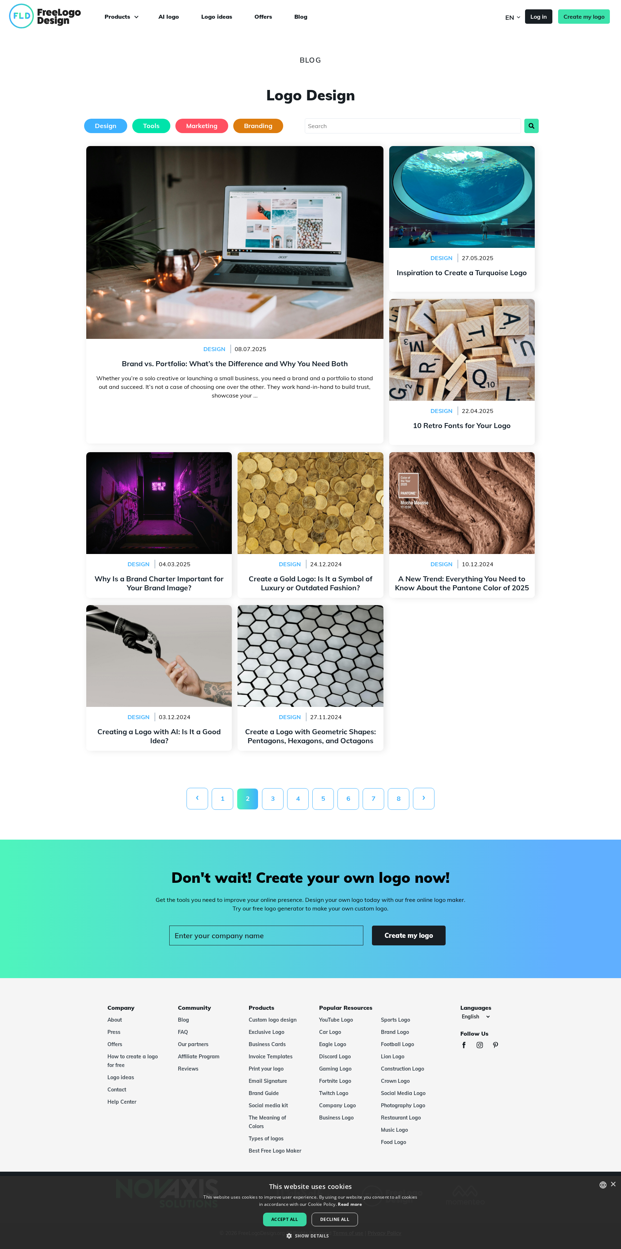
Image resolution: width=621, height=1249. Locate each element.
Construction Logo (402, 1069)
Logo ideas (216, 16)
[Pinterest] (499, 1045)
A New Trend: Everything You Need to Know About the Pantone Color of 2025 (462, 461)
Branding (258, 126)
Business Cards (267, 1044)
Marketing (201, 126)
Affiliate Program (199, 1056)
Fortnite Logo (335, 1081)
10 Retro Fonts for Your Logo (462, 303)
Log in (538, 16)
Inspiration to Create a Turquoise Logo (462, 150)
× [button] (613, 1184)
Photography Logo (403, 1105)
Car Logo (330, 1032)
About (114, 1020)
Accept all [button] (284, 1219)
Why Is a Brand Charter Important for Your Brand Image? (159, 461)
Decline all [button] (334, 1219)
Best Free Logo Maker (275, 1151)
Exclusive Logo (266, 1032)
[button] (310, 1236)
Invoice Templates (271, 1056)
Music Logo (394, 1130)
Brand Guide (264, 1093)
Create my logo (584, 16)
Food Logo (393, 1142)
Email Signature (268, 1081)
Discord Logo (335, 1056)
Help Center (121, 1102)
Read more (350, 1204)
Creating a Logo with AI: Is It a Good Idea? (159, 609)
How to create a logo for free (132, 1060)
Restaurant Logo (401, 1117)
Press (113, 1032)
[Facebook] (467, 1045)
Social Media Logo (403, 1093)
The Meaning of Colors (267, 1122)
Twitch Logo (333, 1093)
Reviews (188, 1069)
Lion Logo (392, 1056)
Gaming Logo (335, 1069)
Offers (263, 16)
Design (105, 126)
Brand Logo (395, 1032)
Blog (300, 16)
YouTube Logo (336, 1020)
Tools (151, 126)
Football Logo (397, 1044)
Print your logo (266, 1069)
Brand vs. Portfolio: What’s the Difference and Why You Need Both (234, 150)
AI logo (168, 16)
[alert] (310, 1212)
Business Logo (336, 1117)
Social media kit (268, 1105)
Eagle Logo (332, 1044)
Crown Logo (395, 1081)
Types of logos (266, 1138)
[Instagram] (483, 1045)
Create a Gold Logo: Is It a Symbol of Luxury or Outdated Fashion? (310, 461)
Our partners (193, 1044)
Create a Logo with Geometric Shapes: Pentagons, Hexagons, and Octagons (310, 614)
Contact (116, 1089)
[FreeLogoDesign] (69, 16)
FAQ (183, 1032)
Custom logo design (272, 1020)
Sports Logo (395, 1020)
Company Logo (337, 1105)
